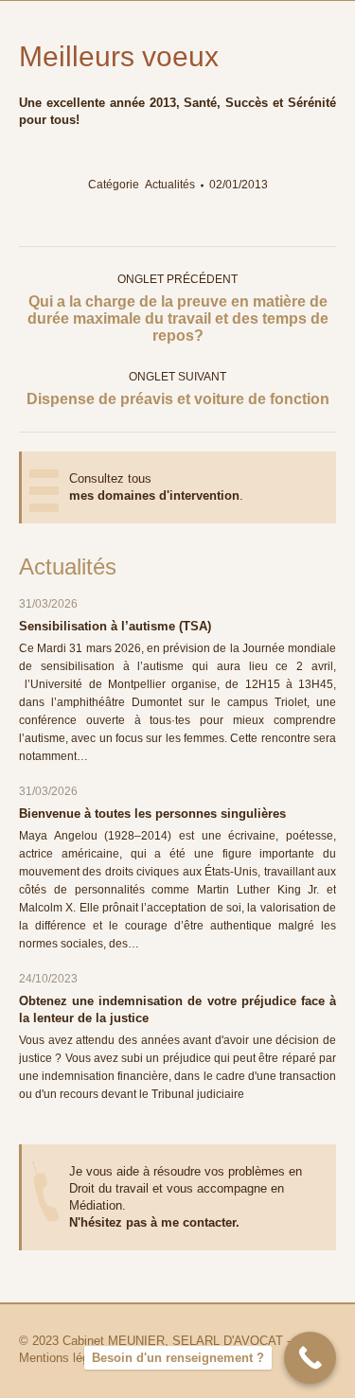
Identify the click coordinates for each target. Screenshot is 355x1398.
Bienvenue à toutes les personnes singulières (152, 813)
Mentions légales (65, 1358)
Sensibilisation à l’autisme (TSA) (115, 626)
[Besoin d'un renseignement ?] (310, 1358)
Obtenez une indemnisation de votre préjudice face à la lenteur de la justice (177, 1009)
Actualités (170, 184)
